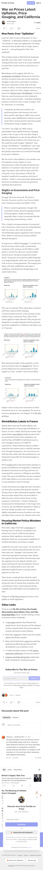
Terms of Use (33, 837)
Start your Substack (16, 860)
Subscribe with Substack (23, 832)
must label (17, 434)
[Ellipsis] (40, 736)
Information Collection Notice (28, 839)
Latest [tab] (9, 770)
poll (8, 319)
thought (25, 366)
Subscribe (31, 3)
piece (16, 634)
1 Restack (17, 695)
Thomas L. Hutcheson (14, 737)
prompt (25, 243)
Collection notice (35, 855)
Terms (26, 855)
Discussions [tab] (18, 770)
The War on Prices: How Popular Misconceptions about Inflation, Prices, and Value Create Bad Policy (20, 612)
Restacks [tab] (15, 717)
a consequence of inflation (17, 75)
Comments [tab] (6, 717)
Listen (38, 23)
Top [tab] (4, 770)
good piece (29, 527)
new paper (11, 622)
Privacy (20, 855)
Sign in (38, 3)
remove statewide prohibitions (21, 652)
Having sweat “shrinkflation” (21, 93)
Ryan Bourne (15, 783)
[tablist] (11, 717)
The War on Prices (18, 596)
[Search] (39, 770)
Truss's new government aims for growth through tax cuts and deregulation (16, 779)
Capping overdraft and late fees (17, 657)
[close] (37, 797)
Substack (11, 866)
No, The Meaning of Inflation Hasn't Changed (14, 792)
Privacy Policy (23, 841)
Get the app (32, 860)
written (10, 464)
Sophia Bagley (11, 21)
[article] (21, 780)
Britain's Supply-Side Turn (13, 775)
